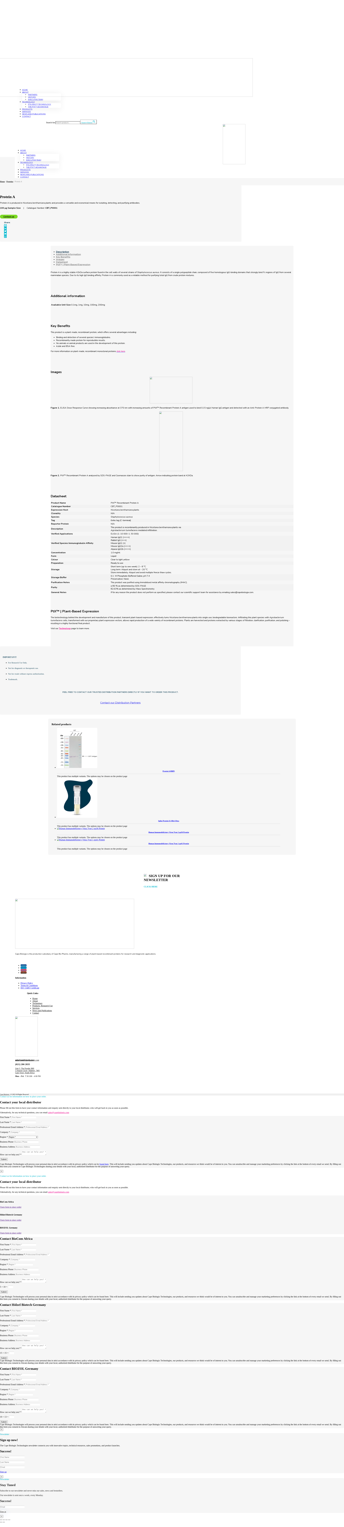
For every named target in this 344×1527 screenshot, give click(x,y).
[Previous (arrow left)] (1, 1522)
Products (27, 109)
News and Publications (34, 114)
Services (26, 111)
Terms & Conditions (29, 985)
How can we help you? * (10, 1154)
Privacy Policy (27, 983)
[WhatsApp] (122, 236)
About (25, 92)
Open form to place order (10, 1207)
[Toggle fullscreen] (4, 1519)
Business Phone (6, 1142)
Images (60, 259)
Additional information (68, 254)
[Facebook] (122, 225)
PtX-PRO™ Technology (39, 104)
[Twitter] (122, 231)
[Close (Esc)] (9, 1519)
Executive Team (35, 99)
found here (104, 1164)
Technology (28, 102)
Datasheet (62, 262)
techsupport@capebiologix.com (27, 1060)
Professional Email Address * (12, 1127)
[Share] (6, 1519)
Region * (4, 1137)
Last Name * (5, 1122)
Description (62, 252)
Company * (5, 1132)
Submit (4, 1159)
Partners (32, 94)
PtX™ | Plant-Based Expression (73, 264)
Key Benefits (63, 257)
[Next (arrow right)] (4, 1522)
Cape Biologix (5, 1094)
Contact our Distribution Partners (120, 702)
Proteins (9, 182)
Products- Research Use (42, 1006)
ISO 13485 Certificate (30, 988)
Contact (26, 116)
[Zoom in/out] (1, 1519)
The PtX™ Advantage (38, 107)
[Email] (122, 233)
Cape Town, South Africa (25, 1073)
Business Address (7, 1147)
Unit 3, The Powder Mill (24, 1068)
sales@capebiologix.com (58, 1112)
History (32, 97)
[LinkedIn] (122, 228)
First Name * (5, 1117)
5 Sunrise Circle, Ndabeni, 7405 (27, 1071)
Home (25, 90)
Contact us (8, 216)
